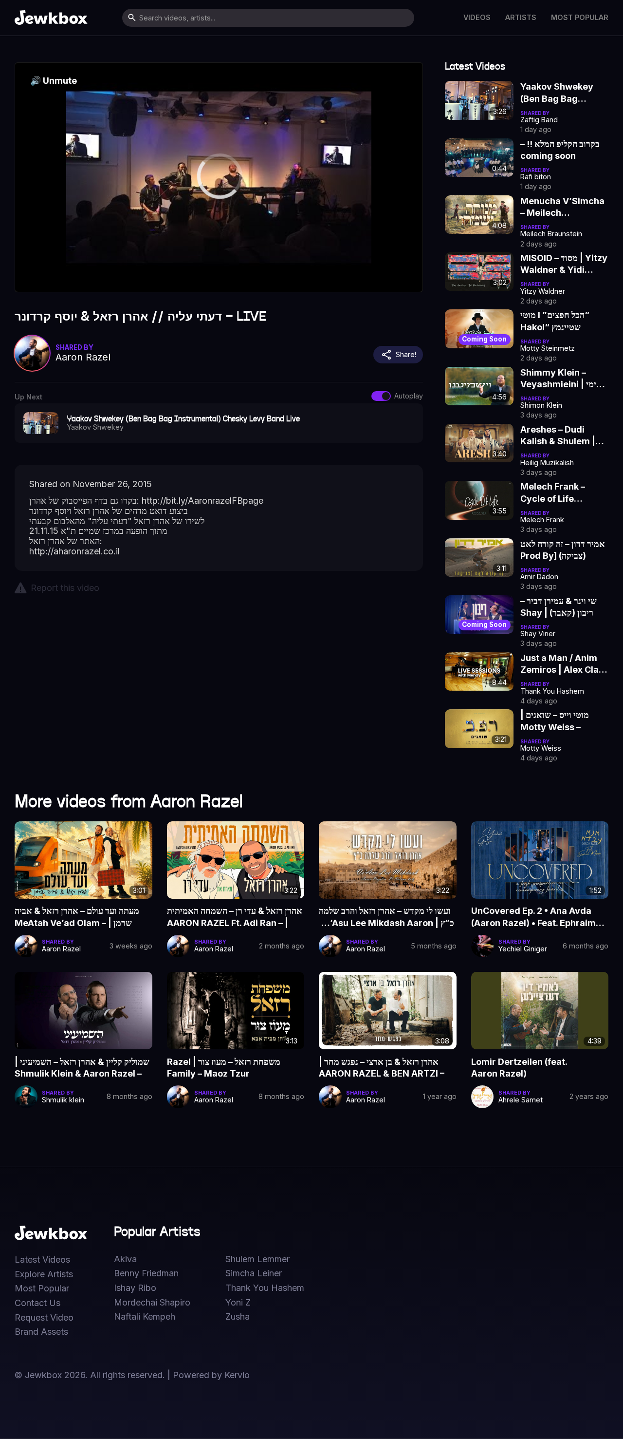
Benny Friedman (146, 1273)
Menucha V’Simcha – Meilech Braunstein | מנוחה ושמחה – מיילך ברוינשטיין (562, 207)
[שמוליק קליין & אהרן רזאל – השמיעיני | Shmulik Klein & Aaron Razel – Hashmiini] (83, 1010)
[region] (219, 177)
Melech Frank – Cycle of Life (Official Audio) (552, 493)
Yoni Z (238, 1302)
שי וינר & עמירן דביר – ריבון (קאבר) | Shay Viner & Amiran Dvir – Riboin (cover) (562, 607)
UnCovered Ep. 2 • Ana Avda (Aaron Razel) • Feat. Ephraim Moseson (533, 917)
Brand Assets (41, 1332)
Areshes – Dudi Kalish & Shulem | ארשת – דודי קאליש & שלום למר (559, 436)
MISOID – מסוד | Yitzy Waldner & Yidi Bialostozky (563, 264)
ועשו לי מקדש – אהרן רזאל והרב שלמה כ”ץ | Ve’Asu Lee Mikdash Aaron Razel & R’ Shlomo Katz (386, 917)
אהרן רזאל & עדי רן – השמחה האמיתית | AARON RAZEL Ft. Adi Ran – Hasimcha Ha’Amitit (234, 917)
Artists (520, 17)
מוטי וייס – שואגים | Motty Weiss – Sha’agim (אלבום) (555, 721)
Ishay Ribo (135, 1288)
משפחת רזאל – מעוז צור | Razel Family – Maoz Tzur (223, 1068)
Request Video (44, 1318)
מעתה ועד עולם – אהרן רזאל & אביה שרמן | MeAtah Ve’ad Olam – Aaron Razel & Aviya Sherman (79, 917)
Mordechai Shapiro (152, 1302)
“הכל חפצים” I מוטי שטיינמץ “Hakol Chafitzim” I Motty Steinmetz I (559, 321)
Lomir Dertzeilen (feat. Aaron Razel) (519, 1068)
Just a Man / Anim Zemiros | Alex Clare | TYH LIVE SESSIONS (564, 664)
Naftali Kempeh (144, 1317)
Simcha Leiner (253, 1273)
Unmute (53, 81)
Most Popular (579, 17)
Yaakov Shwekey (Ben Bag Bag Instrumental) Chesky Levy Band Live (560, 93)
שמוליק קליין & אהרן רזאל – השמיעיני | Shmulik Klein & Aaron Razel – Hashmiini (82, 1068)
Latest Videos (42, 1260)
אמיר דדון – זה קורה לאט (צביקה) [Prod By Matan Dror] (562, 550)
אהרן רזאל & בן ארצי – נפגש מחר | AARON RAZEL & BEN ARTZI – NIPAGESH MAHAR (381, 1068)
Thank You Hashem (264, 1288)
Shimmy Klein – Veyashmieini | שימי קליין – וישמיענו (561, 379)
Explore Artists (44, 1274)
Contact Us (37, 1303)
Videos (477, 17)
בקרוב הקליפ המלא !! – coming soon (560, 150)
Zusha (237, 1317)
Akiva (125, 1259)
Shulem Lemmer (257, 1259)
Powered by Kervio (211, 1375)
